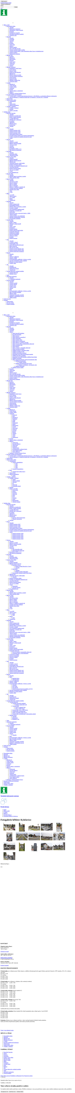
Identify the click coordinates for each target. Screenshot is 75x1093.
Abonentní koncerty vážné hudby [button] (17, 575)
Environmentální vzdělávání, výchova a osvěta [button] (20, 683)
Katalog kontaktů (10, 304)
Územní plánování (13, 272)
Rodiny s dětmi (12, 222)
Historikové (15, 417)
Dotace (14, 491)
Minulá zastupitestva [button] (14, 474)
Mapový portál (7, 1060)
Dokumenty (15, 717)
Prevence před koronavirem (18, 517)
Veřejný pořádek (16, 480)
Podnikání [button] (8, 201)
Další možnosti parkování (18, 550)
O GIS (10, 192)
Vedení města (12, 104)
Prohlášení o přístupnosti (16, 1075)
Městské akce (12, 162)
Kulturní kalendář (13, 159)
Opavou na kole (13, 144)
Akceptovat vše (4, 1091)
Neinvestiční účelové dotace (15, 134)
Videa (10, 190)
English (2, 2)
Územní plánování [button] (13, 702)
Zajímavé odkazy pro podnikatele (17, 216)
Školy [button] (10, 677)
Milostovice (12, 57)
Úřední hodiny (9, 301)
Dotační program (13, 238)
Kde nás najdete (10, 302)
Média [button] (7, 193)
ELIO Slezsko (12, 69)
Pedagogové (15, 437)
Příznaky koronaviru (17, 519)
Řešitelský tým (15, 719)
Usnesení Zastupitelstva (17, 469)
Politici (14, 424)
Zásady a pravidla (13, 110)
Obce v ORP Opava (20, 708)
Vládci (13, 434)
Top (23, 1075)
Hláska (11, 198)
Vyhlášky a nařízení (13, 108)
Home (2, 1075)
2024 (16, 465)
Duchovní (14, 415)
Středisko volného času (14, 80)
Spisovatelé (15, 428)
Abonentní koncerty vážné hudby (17, 163)
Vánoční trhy (12, 270)
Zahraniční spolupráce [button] (11, 276)
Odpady (11, 288)
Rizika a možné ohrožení (15, 117)
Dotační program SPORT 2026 (16, 250)
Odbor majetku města (14, 177)
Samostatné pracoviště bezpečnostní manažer (22, 354)
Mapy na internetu (13, 185)
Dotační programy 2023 (17, 537)
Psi (13, 483)
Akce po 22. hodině (14, 169)
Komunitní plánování (14, 231)
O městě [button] (8, 82)
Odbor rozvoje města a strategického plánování (23, 343)
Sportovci (14, 429)
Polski (9, 2)
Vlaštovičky (12, 63)
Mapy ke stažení (13, 184)
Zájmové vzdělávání (14, 256)
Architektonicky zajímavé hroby (19, 449)
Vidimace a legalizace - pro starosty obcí (27, 365)
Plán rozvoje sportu (13, 247)
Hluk (10, 289)
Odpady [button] (11, 733)
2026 (16, 467)
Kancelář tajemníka (16, 334)
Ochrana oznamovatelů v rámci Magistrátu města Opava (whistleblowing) (26, 51)
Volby (5, 1070)
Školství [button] (8, 252)
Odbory (11, 42)
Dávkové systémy (13, 235)
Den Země (14, 686)
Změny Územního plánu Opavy (19, 712)
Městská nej (12, 84)
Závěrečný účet (12, 35)
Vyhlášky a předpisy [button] (11, 106)
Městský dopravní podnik (15, 75)
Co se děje (11, 194)
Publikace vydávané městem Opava (17, 93)
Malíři (13, 421)
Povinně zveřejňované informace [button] (14, 94)
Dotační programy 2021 (17, 534)
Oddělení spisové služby (18, 367)
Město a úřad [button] (7, 25)
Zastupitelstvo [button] (12, 461)
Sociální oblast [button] (9, 219)
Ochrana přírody (13, 284)
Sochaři (14, 426)
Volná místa (12, 44)
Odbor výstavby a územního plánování (21, 347)
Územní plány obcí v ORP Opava (20, 710)
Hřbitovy (11, 92)
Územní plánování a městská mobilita (12, 1069)
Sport (5, 1065)
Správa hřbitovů (16, 451)
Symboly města (12, 86)
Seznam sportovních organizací (16, 251)
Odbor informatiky (16, 338)
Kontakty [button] (6, 300)
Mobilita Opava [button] (13, 715)
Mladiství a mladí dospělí (15, 223)
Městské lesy (12, 73)
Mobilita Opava (13, 273)
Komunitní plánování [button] (14, 650)
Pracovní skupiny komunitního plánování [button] (21, 652)
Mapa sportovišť (13, 246)
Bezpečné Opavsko (8, 1052)
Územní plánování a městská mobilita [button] (15, 271)
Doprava (6, 1054)
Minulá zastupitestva (14, 105)
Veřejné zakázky (13, 47)
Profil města (12, 212)
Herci (13, 416)
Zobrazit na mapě (5, 951)
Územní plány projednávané (18, 711)
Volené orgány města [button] (11, 100)
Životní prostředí (7, 1073)
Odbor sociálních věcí (17, 345)
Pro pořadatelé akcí (13, 172)
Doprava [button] (8, 139)
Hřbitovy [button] (11, 441)
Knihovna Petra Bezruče (15, 72)
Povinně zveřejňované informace (11, 781)
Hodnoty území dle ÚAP (21, 704)
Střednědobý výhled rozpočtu (16, 30)
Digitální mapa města (14, 189)
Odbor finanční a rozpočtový (19, 337)
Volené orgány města (8, 783)
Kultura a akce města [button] (11, 156)
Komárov (11, 56)
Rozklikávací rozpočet (14, 32)
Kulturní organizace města (15, 164)
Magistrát (6, 754)
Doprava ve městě (13, 142)
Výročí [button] (11, 584)
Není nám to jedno (13, 181)
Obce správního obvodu (15, 48)
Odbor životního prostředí (18, 349)
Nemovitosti (15, 490)
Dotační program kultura (15, 168)
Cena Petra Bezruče (14, 167)
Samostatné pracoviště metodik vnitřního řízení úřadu (24, 357)
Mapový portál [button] (9, 179)
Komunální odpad (16, 486)
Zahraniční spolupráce (9, 1072)
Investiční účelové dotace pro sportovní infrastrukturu (21, 135)
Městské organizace (8, 757)
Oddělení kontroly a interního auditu (20, 350)
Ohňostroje (12, 122)
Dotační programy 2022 (17, 536)
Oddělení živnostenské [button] (20, 361)
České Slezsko (12, 85)
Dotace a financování (14, 204)
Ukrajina (11, 126)
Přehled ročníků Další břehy (21, 571)
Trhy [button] (7, 264)
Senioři (11, 225)
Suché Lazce (12, 61)
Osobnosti (11, 88)
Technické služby (13, 81)
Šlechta (14, 432)
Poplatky (11, 109)
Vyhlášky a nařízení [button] (13, 478)
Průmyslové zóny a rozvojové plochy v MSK (19, 213)
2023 (16, 463)
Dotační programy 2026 (14, 131)
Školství (5, 1066)
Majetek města (7, 1058)
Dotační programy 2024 (17, 538)
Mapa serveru (7, 1075)
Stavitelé (14, 430)
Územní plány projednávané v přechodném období (24, 714)
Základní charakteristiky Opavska (17, 217)
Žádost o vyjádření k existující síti (17, 187)
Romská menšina (13, 229)
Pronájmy (14, 492)
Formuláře (11, 39)
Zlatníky (11, 65)
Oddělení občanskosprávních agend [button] (23, 363)
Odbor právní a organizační (18, 341)
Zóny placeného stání (17, 549)
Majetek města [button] (9, 173)
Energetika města (13, 154)
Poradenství (12, 227)
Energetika (6, 1056)
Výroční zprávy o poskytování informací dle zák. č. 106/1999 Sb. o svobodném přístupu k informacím (33, 96)
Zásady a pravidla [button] (13, 488)
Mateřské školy (15, 678)
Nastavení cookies (28, 1075)
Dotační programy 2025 (14, 133)
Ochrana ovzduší (13, 283)
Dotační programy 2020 (17, 533)
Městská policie (13, 123)
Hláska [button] (11, 616)
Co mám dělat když (13, 118)
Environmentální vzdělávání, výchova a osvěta (20, 259)
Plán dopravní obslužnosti (15, 150)
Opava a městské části (20, 707)
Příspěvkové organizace (14, 28)
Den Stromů (15, 687)
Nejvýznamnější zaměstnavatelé (16, 209)
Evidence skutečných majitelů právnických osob (20, 136)
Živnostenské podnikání (14, 218)
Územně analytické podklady (16, 188)
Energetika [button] (8, 151)
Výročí (11, 171)
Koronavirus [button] (12, 516)
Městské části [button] (9, 55)
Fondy (13, 499)
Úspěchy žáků (12, 263)
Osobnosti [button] (11, 413)
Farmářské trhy (12, 267)
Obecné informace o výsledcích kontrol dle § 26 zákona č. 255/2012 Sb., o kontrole (28, 97)
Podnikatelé (15, 422)
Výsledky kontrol (22, 362)
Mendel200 (15, 586)
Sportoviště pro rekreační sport (16, 244)
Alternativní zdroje (13, 155)
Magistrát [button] (8, 36)
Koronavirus (12, 125)
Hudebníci (14, 419)
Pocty (13, 496)
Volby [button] (7, 275)
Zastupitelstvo (12, 101)
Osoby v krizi (12, 226)
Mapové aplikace (13, 183)
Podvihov (11, 60)
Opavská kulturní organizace (16, 76)
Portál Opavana (7, 299)
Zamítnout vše (12, 1091)
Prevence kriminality (14, 234)
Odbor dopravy (15, 336)
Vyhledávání (12, 200)
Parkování (11, 147)
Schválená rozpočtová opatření (16, 34)
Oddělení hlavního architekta (19, 355)
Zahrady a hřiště (13, 258)
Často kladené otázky (17, 450)
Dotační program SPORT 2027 (16, 248)
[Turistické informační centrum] (4, 15)
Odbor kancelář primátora (18, 333)
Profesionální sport (13, 243)
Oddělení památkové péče (18, 351)
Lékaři (13, 420)
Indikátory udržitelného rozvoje (16, 296)
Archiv (11, 138)
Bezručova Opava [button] (16, 565)
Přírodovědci (15, 425)
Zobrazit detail (20, 1091)
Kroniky (11, 89)
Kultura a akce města (8, 1057)
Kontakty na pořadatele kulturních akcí (18, 165)
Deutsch (6, 2)
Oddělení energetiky (17, 358)
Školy (10, 255)
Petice (13, 495)
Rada (10, 102)
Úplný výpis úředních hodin (7, 1030)
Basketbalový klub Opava (15, 68)
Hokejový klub (12, 71)
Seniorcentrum (12, 77)
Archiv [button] (11, 532)
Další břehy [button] (15, 569)
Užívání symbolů (16, 501)
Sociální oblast (7, 1064)
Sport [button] (7, 239)
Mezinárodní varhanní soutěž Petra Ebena (22, 573)
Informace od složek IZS (15, 115)
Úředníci (14, 433)
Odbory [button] (11, 332)
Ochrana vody (12, 285)
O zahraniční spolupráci (14, 279)
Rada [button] (10, 470)
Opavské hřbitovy (16, 444)
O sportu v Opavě (13, 242)
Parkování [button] (11, 548)
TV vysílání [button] (12, 613)
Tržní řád (14, 482)
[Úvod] (6, 22)
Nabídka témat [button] (7, 111)
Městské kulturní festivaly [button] (15, 563)
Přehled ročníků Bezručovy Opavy (23, 566)
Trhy (5, 1068)
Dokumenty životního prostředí (16, 295)
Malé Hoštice (12, 59)
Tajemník (11, 40)
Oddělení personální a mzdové (19, 353)
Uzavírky (11, 146)
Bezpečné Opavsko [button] (10, 113)
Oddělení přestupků (19, 366)
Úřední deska (9, 98)
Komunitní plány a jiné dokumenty (20, 653)
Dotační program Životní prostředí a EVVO (22, 689)
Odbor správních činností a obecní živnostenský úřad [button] (24, 359)
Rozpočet (11, 31)
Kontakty (11, 43)
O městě (5, 758)
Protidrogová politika (14, 233)
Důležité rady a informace (15, 119)
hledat (2, 5)
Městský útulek (12, 293)
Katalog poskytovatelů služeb (16, 230)
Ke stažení (11, 121)
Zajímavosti (15, 442)
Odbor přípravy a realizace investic (20, 342)
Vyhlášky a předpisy (8, 785)
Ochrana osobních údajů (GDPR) (17, 50)
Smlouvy (11, 46)
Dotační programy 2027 (14, 130)
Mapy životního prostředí (15, 292)
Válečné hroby (15, 447)
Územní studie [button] (15, 706)
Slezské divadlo (13, 79)
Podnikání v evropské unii (15, 210)
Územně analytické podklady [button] (19, 703)
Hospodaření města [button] (10, 26)
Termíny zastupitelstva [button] (17, 462)
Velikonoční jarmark (14, 268)
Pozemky (14, 498)
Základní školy (15, 679)
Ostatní (14, 479)
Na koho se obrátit (13, 208)
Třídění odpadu (12, 297)
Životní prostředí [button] (10, 280)
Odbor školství (15, 346)
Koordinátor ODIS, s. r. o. (15, 148)
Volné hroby (15, 445)
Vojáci (13, 436)
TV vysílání (12, 197)
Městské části (7, 756)
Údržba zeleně (12, 287)
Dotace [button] (8, 127)
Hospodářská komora (14, 205)
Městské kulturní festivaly (15, 160)
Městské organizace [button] (11, 67)
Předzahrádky (15, 500)
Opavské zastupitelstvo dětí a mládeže (18, 260)
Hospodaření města (8, 753)
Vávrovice (11, 64)
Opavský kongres (16, 587)
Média (5, 1061)
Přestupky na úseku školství (15, 262)
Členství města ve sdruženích (16, 90)
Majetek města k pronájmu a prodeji (17, 176)
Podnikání (6, 1062)
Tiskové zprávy (12, 196)
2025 (16, 466)
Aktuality (11, 27)
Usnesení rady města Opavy (18, 471)
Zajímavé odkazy (13, 52)
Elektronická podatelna (14, 54)
